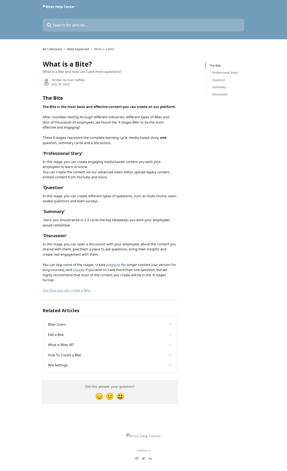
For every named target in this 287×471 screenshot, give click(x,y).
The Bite (215, 65)
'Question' (219, 80)
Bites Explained (78, 49)
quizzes (79, 269)
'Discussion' (220, 94)
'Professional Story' (225, 73)
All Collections (52, 49)
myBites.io (143, 450)
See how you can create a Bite (66, 290)
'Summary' (219, 87)
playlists (113, 264)
